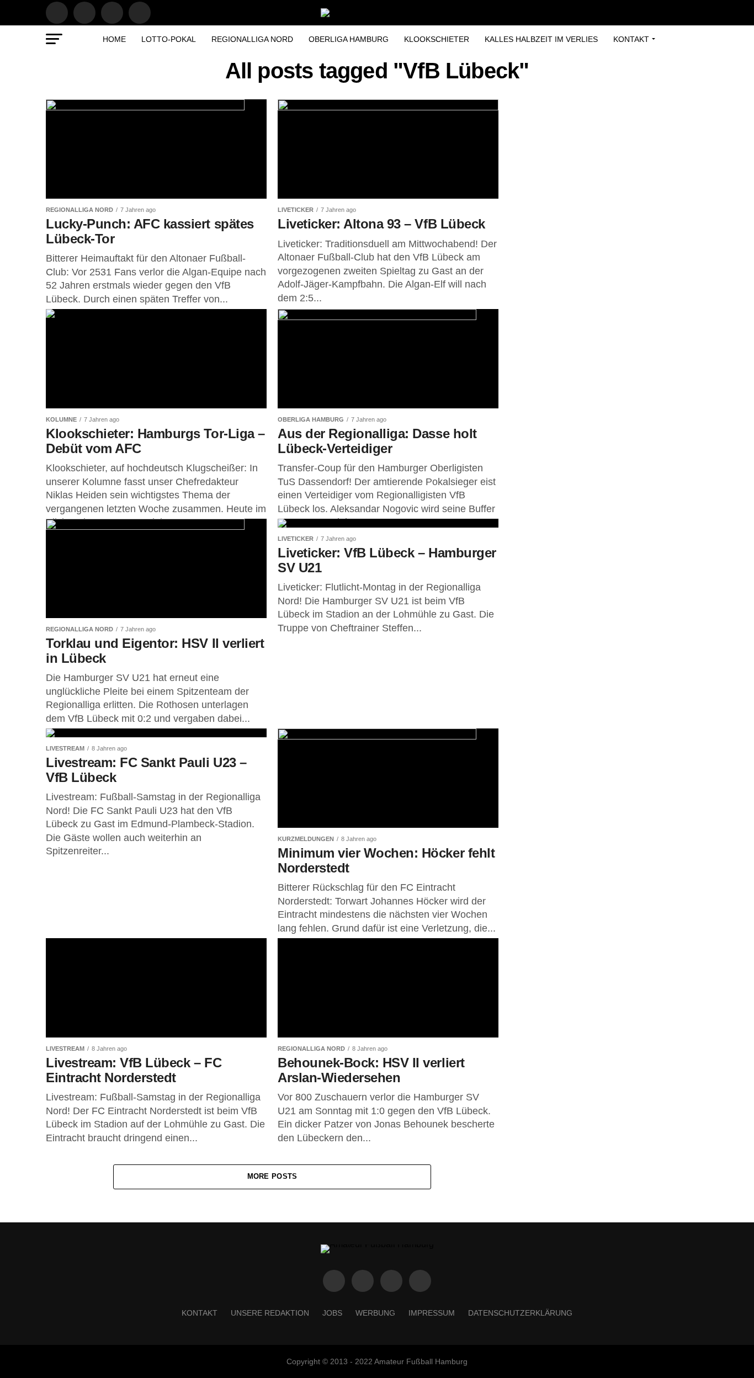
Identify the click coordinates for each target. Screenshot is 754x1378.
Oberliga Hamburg (349, 39)
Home (114, 39)
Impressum (431, 1312)
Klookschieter (436, 39)
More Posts (272, 1176)
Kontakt (631, 39)
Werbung (375, 1312)
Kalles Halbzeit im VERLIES (541, 39)
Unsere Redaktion (270, 1312)
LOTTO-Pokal (168, 39)
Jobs (332, 1312)
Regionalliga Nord (252, 39)
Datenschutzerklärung (520, 1312)
